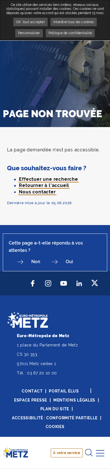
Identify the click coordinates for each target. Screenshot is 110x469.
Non (35, 261)
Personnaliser (29, 33)
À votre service (66, 453)
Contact (32, 391)
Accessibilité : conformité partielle (55, 418)
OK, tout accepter (30, 22)
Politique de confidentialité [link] (70, 33)
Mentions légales (74, 400)
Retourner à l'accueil (44, 185)
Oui (69, 261)
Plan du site (54, 409)
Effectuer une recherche (48, 179)
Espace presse (30, 400)
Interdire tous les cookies (73, 22)
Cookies (55, 426)
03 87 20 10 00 (42, 373)
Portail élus (64, 391)
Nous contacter (37, 192)
